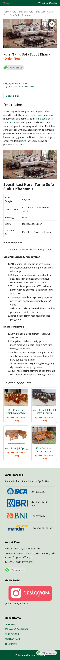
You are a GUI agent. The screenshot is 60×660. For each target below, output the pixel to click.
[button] (52, 24)
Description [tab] (12, 95)
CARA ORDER (12, 633)
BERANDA (10, 624)
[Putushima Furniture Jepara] (6, 3)
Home (6, 11)
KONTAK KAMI (12, 638)
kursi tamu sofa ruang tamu (33, 114)
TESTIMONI (11, 643)
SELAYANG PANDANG (16, 629)
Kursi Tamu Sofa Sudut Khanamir (22, 86)
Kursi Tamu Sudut (37, 11)
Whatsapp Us (16, 67)
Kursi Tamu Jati (19, 11)
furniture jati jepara (27, 140)
